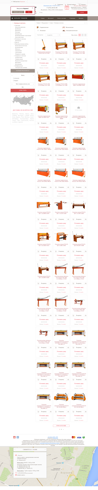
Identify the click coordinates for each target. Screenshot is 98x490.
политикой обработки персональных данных (49, 443)
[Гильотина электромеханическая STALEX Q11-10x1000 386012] (61, 397)
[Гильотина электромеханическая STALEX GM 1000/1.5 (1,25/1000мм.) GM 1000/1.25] (61, 333)
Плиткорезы (18, 40)
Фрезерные (18, 62)
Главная (42, 18)
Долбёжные (18, 28)
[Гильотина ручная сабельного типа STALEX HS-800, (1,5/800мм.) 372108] (61, 301)
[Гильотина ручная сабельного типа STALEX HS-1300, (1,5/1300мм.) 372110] (79, 269)
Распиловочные (19, 47)
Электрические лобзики (21, 67)
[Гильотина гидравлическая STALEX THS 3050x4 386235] (79, 173)
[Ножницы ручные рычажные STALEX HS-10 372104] (44, 44)
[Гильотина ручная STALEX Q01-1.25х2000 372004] (44, 269)
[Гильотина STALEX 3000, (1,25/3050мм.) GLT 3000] (61, 76)
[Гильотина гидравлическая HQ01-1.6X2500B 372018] (79, 76)
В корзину (43, 59)
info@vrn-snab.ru (21, 475)
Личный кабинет (71, 4)
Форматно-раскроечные (21, 60)
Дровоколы (18, 30)
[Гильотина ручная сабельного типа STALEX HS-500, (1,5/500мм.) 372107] (44, 301)
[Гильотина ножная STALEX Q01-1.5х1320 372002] (61, 205)
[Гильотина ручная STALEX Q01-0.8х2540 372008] (79, 237)
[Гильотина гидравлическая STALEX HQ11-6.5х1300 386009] (61, 109)
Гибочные (17, 25)
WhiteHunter (55, 438)
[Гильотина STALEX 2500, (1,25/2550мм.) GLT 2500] (44, 76)
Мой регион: (19, 1)
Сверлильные (18, 50)
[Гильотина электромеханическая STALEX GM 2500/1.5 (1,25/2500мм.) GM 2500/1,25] (79, 365)
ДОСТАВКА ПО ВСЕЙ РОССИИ (23, 110)
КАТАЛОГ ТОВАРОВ (20, 18)
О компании (72, 18)
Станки (51, 22)
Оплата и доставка (61, 18)
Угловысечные (18, 57)
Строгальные (18, 52)
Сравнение (60, 4)
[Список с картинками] (82, 35)
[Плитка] (80, 35)
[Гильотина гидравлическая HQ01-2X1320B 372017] (44, 108)
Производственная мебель (21, 44)
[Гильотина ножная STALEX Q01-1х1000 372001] (61, 237)
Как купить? (51, 18)
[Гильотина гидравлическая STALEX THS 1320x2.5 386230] (44, 141)
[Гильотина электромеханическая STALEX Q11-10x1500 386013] (79, 397)
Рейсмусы (17, 49)
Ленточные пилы (19, 37)
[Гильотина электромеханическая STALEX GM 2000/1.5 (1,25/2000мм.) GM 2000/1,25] (61, 365)
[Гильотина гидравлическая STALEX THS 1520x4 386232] (79, 141)
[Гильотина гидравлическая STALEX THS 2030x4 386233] (44, 173)
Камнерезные (18, 33)
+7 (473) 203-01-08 (51, 7)
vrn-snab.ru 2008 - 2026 (53, 437)
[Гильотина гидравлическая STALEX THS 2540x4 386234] (61, 173)
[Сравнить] (50, 59)
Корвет (16, 80)
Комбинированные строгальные (23, 35)
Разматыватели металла (21, 45)
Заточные (17, 32)
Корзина (83, 4)
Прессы (17, 42)
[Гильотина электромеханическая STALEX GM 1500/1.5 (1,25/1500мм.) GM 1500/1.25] (44, 365)
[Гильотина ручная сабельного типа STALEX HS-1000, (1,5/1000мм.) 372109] (61, 269)
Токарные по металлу (20, 55)
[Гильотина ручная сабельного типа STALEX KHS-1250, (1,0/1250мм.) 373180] (44, 333)
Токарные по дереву (20, 54)
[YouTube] (14, 438)
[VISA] (79, 438)
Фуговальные (18, 64)
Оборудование (45, 22)
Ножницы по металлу (20, 39)
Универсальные (19, 59)
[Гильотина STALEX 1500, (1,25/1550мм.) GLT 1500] (61, 44)
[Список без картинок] (85, 35)
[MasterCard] (74, 438)
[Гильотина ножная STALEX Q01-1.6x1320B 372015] (44, 237)
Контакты (81, 18)
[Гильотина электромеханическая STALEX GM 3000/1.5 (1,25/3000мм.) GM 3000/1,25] (44, 397)
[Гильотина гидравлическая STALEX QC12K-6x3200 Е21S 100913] (79, 109)
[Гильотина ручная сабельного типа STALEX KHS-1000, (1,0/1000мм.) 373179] (79, 301)
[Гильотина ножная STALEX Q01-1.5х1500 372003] (79, 205)
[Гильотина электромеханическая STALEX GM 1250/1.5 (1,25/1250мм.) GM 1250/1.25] (79, 333)
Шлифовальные (19, 65)
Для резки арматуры (20, 27)
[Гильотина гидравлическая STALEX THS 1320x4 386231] (61, 141)
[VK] (18, 438)
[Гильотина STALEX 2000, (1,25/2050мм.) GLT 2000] (79, 44)
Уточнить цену (44, 62)
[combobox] (53, 35)
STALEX (16, 78)
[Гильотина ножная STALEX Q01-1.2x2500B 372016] (44, 205)
